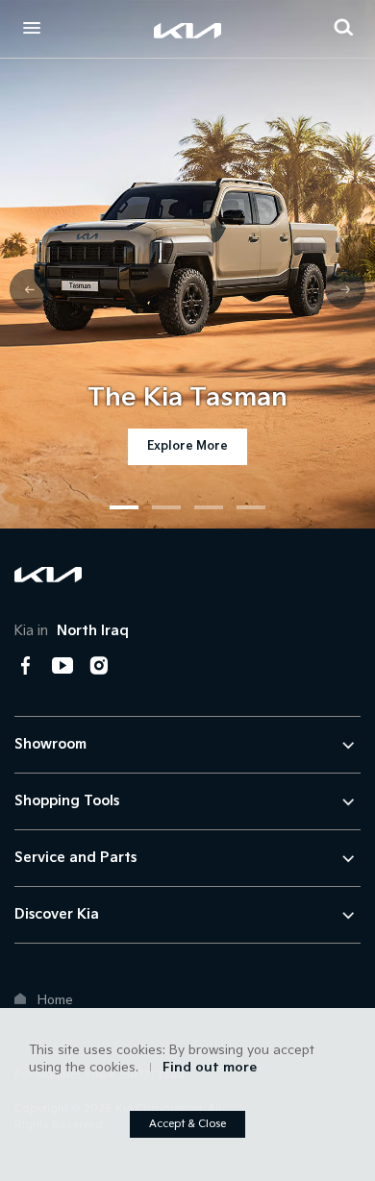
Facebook (26, 665)
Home (55, 1000)
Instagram (99, 665)
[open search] (343, 26)
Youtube (62, 665)
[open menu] (32, 28)
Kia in (71, 631)
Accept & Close (187, 1124)
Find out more (209, 1067)
